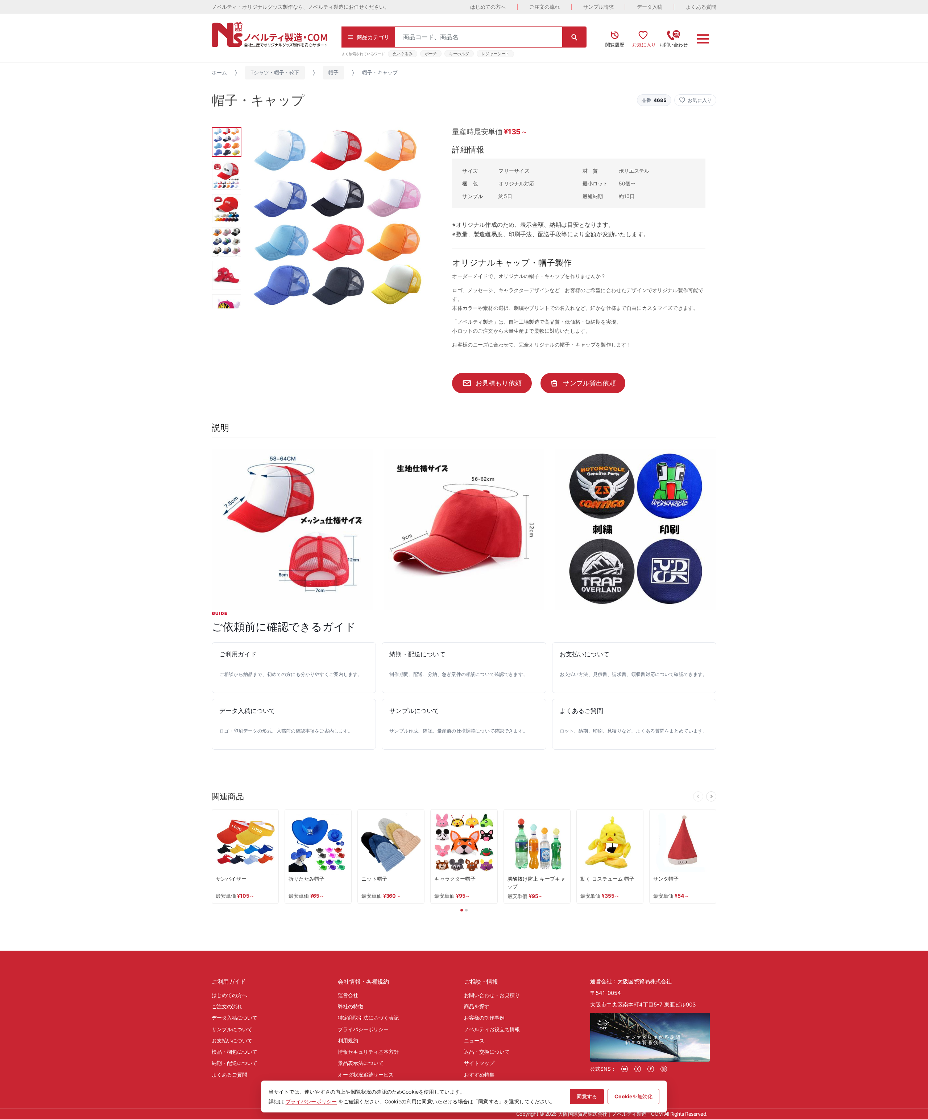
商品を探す (476, 1006)
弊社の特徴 (350, 1006)
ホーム (219, 72)
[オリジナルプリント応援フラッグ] (635, 529)
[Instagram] (663, 1069)
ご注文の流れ (544, 7)
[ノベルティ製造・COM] (269, 34)
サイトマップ (479, 1063)
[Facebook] (650, 1069)
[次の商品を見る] (711, 796)
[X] (637, 1069)
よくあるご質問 (229, 1074)
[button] (695, 100)
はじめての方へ (488, 7)
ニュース (474, 1040)
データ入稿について (234, 1018)
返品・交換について (487, 1052)
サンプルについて (232, 1029)
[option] (337, 217)
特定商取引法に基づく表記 (368, 1018)
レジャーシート (495, 53)
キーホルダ (459, 53)
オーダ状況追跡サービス (366, 1074)
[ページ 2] (466, 910)
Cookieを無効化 (633, 1096)
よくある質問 (701, 7)
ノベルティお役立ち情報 (492, 1029)
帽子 (333, 72)
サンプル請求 (598, 7)
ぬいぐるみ (403, 53)
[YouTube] (624, 1069)
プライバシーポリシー (363, 1029)
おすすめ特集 (479, 1074)
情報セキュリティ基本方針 (368, 1052)
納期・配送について (234, 1063)
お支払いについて (232, 1040)
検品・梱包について (234, 1052)
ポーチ (431, 53)
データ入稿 (649, 7)
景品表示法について (361, 1063)
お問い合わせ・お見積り (492, 995)
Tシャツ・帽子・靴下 (274, 72)
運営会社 (348, 995)
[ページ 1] (461, 910)
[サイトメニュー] (702, 39)
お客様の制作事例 (484, 1018)
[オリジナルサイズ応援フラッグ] (292, 529)
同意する (587, 1096)
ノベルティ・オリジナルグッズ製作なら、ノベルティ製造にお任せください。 (300, 7)
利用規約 (348, 1040)
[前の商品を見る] (698, 796)
